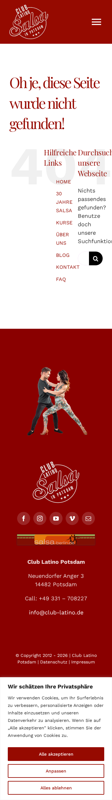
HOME (63, 182)
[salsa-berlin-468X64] (56, 537)
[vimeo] (72, 518)
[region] (56, 738)
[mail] (88, 518)
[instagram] (39, 518)
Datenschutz (53, 661)
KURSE (64, 223)
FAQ (61, 279)
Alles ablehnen (56, 787)
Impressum (83, 661)
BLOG (63, 255)
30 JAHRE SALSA (64, 202)
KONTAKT (68, 267)
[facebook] (23, 518)
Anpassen (56, 770)
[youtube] (56, 518)
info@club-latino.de (56, 612)
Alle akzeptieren (56, 754)
